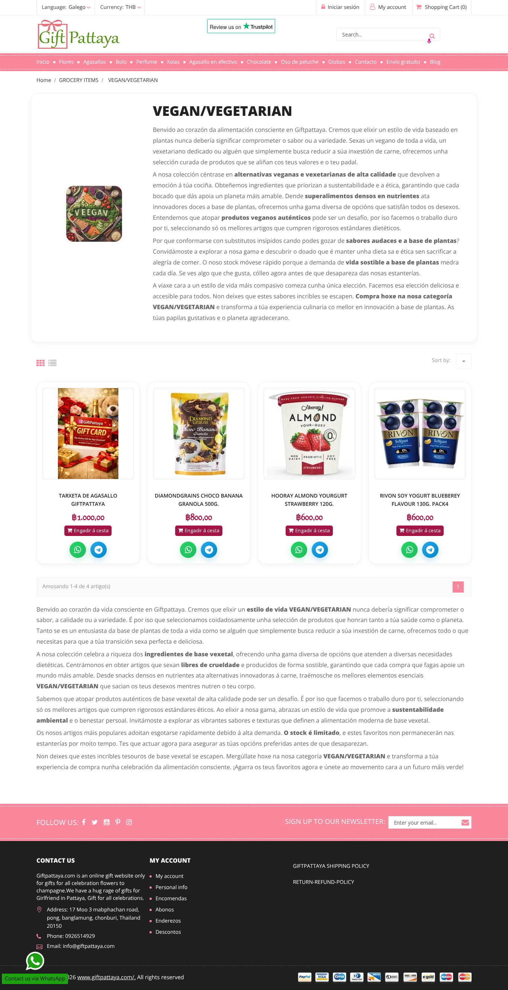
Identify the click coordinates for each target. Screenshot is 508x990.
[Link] (110, 34)
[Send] (35, 961)
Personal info (171, 887)
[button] (89, 7)
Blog (435, 62)
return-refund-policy (323, 882)
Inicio (42, 62)
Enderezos (168, 920)
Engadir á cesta (91, 530)
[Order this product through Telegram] (98, 550)
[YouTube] (106, 822)
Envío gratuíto (403, 62)
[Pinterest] (117, 822)
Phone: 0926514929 (71, 936)
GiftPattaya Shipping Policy (331, 866)
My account (169, 860)
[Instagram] (129, 822)
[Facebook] (84, 822)
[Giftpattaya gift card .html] (88, 433)
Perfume (146, 62)
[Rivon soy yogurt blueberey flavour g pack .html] (420, 433)
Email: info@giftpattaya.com (81, 946)
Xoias (173, 62)
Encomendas (171, 898)
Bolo (121, 62)
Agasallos (94, 62)
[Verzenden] (432, 34)
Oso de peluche (299, 62)
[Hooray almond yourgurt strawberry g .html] (309, 433)
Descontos (168, 932)
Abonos (164, 909)
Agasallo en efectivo (213, 62)
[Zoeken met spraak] (429, 41)
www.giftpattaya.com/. (106, 977)
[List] (52, 363)
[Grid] (40, 363)
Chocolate (259, 62)
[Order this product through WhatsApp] (78, 550)
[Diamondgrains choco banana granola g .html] (199, 433)
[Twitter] (94, 822)
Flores (66, 62)
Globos (336, 62)
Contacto (366, 62)
